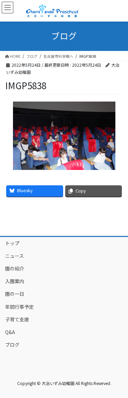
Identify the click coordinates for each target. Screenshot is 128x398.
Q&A (10, 332)
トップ (12, 243)
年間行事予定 (19, 306)
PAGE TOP (118, 379)
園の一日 (14, 293)
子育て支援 (17, 319)
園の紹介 (14, 268)
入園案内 (14, 281)
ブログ (12, 344)
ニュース (14, 255)
